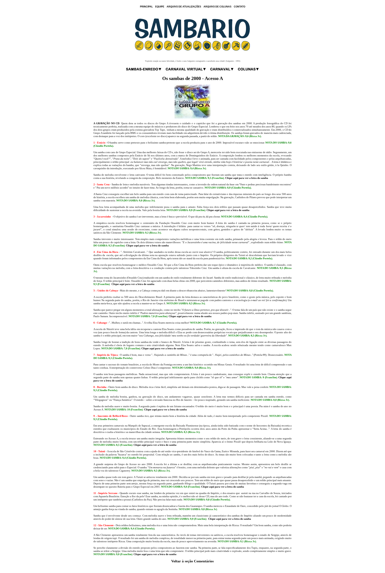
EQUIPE (159, 6)
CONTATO (239, 6)
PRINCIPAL (146, 6)
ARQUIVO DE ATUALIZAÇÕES (184, 6)
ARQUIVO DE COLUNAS (217, 6)
